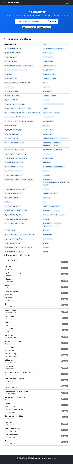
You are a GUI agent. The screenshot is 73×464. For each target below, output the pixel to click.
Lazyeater (56, 112)
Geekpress (46, 171)
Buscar (53, 21)
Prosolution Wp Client (49, 74)
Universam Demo (48, 61)
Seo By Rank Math (48, 70)
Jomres (45, 108)
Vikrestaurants (47, 175)
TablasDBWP (12, 3)
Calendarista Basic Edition (50, 193)
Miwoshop (46, 189)
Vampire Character (48, 117)
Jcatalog (53, 78)
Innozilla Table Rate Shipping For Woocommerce (56, 182)
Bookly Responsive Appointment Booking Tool (55, 138)
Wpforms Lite (57, 142)
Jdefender (46, 78)
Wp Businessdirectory (49, 65)
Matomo (45, 82)
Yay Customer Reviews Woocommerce (53, 48)
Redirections (59, 149)
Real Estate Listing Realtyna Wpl (51, 206)
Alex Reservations (48, 130)
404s (44, 202)
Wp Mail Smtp (47, 145)
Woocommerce (47, 91)
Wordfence (46, 100)
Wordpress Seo (47, 134)
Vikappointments (47, 234)
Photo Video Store (48, 52)
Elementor (46, 87)
